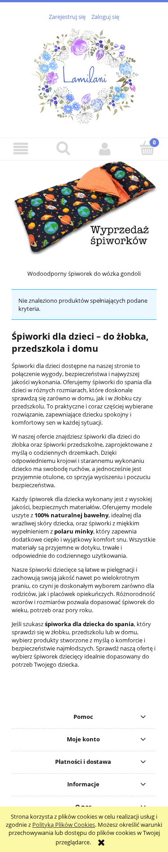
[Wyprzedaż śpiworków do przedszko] (84, 207)
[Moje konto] (105, 148)
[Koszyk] (147, 148)
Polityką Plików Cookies (63, 825)
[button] (21, 148)
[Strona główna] (84, 74)
